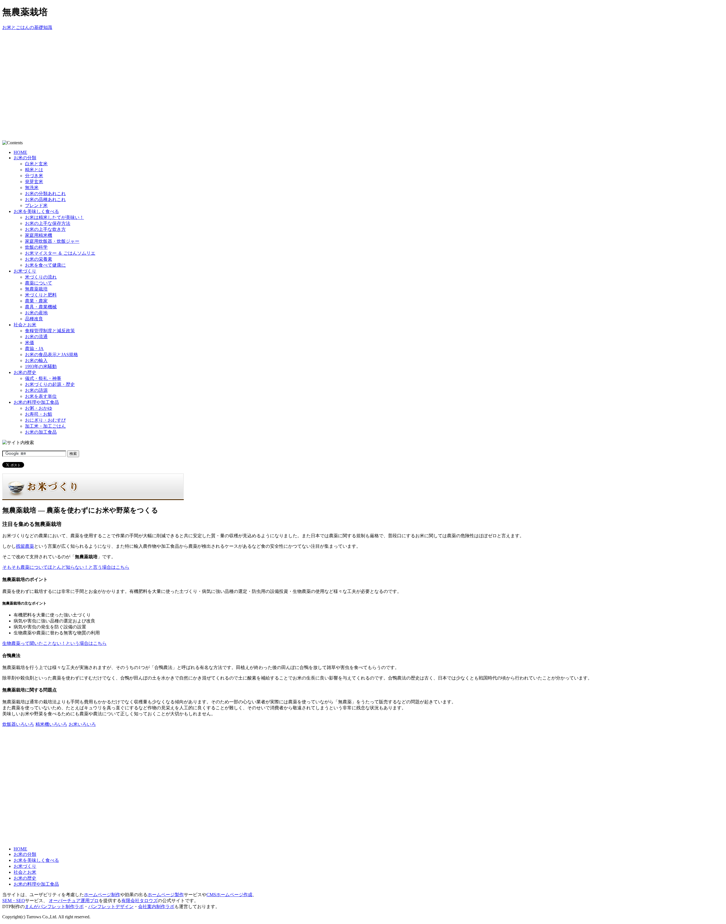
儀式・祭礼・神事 (43, 378)
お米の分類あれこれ (45, 193)
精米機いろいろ (51, 724)
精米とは (34, 169)
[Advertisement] (105, 43)
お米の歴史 (25, 372)
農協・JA (34, 348)
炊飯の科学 (36, 247)
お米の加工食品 (41, 432)
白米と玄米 (36, 163)
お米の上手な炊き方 (45, 229)
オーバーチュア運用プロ (74, 900)
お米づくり (25, 271)
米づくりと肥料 (41, 294)
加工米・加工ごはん (45, 426)
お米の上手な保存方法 (47, 223)
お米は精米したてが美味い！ (54, 217)
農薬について (38, 283)
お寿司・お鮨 (38, 414)
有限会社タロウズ (139, 900)
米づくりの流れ (41, 277)
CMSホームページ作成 (229, 894)
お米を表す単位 (41, 396)
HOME (20, 152)
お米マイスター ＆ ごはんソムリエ (60, 253)
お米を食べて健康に (45, 265)
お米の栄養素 (38, 259)
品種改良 (34, 318)
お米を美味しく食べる (36, 211)
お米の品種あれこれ (45, 199)
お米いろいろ (82, 724)
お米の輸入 (36, 360)
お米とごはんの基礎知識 (27, 27)
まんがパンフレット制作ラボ (54, 906)
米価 (29, 342)
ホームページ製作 (165, 894)
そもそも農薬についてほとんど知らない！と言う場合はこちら (65, 567)
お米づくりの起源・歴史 (50, 384)
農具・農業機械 (41, 306)
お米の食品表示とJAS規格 (51, 354)
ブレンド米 (36, 205)
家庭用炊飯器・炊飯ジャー (52, 241)
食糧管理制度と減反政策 (50, 330)
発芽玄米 (34, 181)
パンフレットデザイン (111, 906)
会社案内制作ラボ (156, 906)
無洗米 (32, 187)
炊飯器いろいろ (18, 724)
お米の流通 (36, 336)
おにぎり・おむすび (45, 420)
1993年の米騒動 (41, 366)
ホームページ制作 (102, 894)
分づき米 (34, 175)
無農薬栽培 (36, 289)
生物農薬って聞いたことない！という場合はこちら (54, 643)
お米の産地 (36, 312)
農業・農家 (36, 300)
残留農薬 (25, 546)
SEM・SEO (13, 900)
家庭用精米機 (38, 235)
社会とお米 (25, 324)
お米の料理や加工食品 (36, 402)
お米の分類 (25, 157)
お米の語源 (36, 390)
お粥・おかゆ (38, 408)
